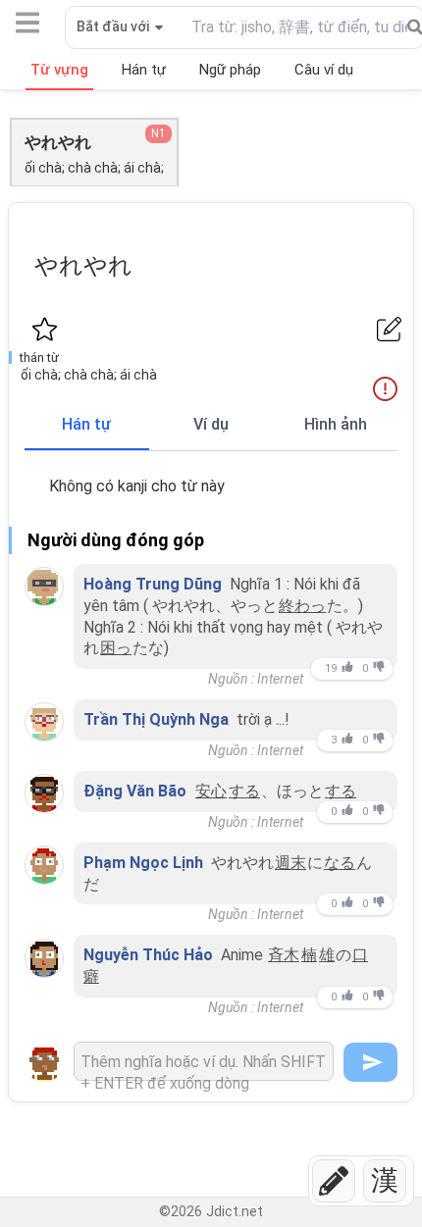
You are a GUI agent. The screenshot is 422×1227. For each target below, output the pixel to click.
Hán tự (86, 424)
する (244, 791)
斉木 (283, 955)
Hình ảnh (335, 424)
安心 (211, 791)
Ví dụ (211, 424)
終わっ (302, 605)
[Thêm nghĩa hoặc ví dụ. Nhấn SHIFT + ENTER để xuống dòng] (204, 1061)
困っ (116, 648)
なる (339, 862)
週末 (290, 862)
